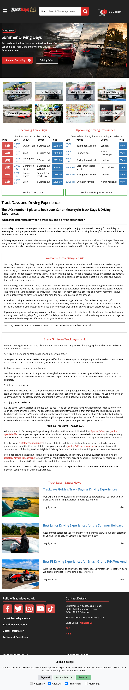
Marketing (94, 683)
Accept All (83, 677)
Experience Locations (15, 624)
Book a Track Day (33, 192)
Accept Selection (64, 677)
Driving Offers (47, 60)
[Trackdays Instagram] (29, 612)
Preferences (75, 683)
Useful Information (13, 630)
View (122, 145)
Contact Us (86, 622)
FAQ (68, 628)
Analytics (57, 683)
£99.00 (57, 167)
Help (68, 633)
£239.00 (57, 160)
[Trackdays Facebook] (8, 612)
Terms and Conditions (15, 637)
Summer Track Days (16, 60)
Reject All (45, 677)
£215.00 (57, 145)
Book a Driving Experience (96, 192)
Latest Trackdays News (16, 618)
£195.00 (57, 152)
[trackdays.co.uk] (24, 12)
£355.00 (57, 174)
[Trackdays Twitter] (18, 612)
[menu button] (5, 11)
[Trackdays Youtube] (40, 612)
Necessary (39, 683)
